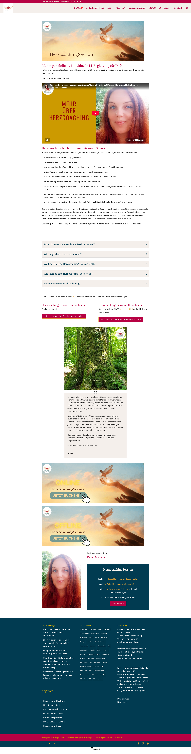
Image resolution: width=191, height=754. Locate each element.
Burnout (91, 637)
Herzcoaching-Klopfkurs (54, 701)
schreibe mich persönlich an (116, 589)
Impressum (118, 738)
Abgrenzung (83, 629)
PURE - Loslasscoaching (54, 722)
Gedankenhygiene (95, 8)
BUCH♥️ (78, 8)
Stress (90, 670)
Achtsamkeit (92, 629)
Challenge (104, 637)
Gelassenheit (84, 646)
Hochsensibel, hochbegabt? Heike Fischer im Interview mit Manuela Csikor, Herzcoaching (58, 675)
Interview (92, 650)
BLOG (152, 8)
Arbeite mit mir (137, 8)
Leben (97, 654)
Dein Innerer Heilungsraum (55, 709)
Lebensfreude (105, 654)
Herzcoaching (84, 650)
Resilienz (104, 662)
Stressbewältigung (99, 670)
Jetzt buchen (118, 603)
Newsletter (122, 702)
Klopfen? (120, 8)
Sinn (102, 666)
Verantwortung (84, 675)
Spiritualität (83, 670)
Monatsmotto (84, 662)
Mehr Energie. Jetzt (51, 705)
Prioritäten (97, 662)
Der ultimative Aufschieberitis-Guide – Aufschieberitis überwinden (56, 632)
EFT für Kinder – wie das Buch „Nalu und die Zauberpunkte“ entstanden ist (56, 643)
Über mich (163, 8)
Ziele (90, 679)
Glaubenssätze (101, 646)
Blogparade (83, 637)
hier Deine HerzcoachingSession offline (120, 584)
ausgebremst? (95, 633)
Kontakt (178, 8)
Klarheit (106, 650)
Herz (109, 646)
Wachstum (83, 679)
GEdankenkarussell (100, 642)
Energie (82, 642)
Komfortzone (90, 654)
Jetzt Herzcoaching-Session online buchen (64, 316)
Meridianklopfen (100, 658)
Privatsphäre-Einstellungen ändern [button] (53, 738)
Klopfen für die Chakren (53, 713)
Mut (91, 662)
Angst (99, 629)
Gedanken (89, 642)
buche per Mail (126, 309)
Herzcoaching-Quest (52, 726)
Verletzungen (94, 675)
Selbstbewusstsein (85, 666)
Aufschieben (106, 629)
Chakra (97, 637)
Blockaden (104, 633)
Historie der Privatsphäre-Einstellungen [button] (79, 738)
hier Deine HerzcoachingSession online (121, 579)
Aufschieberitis (84, 633)
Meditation (91, 658)
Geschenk (92, 646)
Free (109, 8)
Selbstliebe (96, 666)
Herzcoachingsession (52, 717)
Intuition (99, 650)
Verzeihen (102, 675)
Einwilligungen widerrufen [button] (103, 738)
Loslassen (83, 658)
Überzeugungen (97, 679)
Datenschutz (123, 699)
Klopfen (82, 654)
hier (74, 297)
